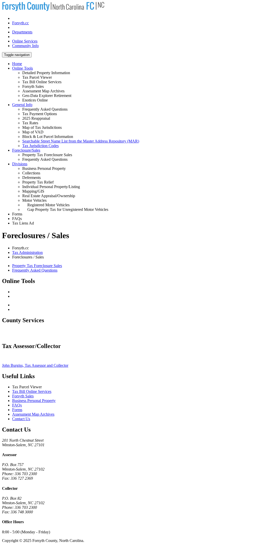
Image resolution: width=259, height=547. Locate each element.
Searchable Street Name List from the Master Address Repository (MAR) (80, 141)
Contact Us (21, 419)
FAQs (17, 405)
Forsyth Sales (23, 396)
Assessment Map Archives (33, 414)
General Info (22, 105)
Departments (22, 32)
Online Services (24, 41)
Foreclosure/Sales (26, 150)
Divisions (19, 164)
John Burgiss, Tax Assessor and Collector (35, 365)
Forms (17, 410)
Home (17, 64)
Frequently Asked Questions (34, 270)
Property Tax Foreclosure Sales (37, 266)
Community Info (25, 46)
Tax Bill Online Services (31, 391)
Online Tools (22, 68)
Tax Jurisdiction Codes (40, 146)
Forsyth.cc (20, 23)
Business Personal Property (34, 400)
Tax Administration (27, 252)
